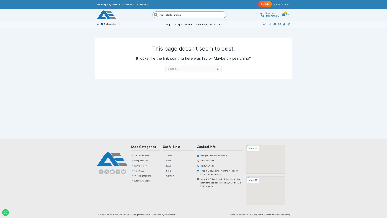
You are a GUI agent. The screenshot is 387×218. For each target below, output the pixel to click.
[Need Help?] (262, 15)
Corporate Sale (183, 24)
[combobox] (189, 15)
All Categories (108, 24)
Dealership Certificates (209, 24)
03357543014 (272, 16)
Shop (168, 24)
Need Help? (270, 13)
